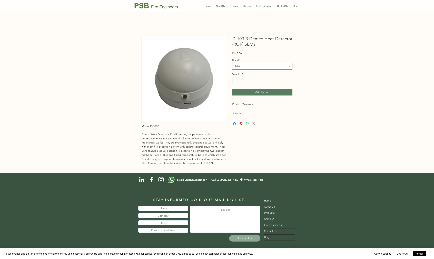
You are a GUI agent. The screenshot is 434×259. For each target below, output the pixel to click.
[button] (234, 6)
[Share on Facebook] (234, 124)
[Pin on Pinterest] (241, 124)
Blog (266, 237)
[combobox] (262, 66)
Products (269, 213)
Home (145, 24)
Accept (419, 253)
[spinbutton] (240, 80)
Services (269, 219)
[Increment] (245, 80)
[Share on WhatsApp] (247, 124)
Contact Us (270, 231)
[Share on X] (254, 124)
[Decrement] (235, 80)
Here (260, 180)
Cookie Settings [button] (382, 253)
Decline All (402, 253)
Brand (236, 60)
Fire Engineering (273, 225)
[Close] (430, 253)
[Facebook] (151, 180)
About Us (269, 207)
